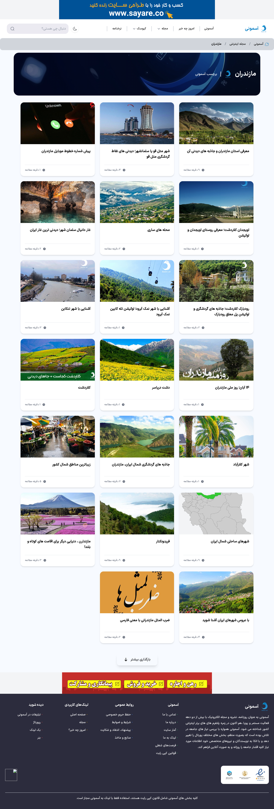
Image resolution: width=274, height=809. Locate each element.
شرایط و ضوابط (121, 722)
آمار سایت (170, 730)
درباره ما (171, 722)
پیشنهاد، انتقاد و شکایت (115, 730)
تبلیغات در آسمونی (29, 714)
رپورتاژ (37, 722)
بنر (39, 738)
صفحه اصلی (78, 714)
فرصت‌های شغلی (165, 745)
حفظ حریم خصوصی (118, 714)
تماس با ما (169, 714)
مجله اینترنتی (237, 44)
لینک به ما (169, 738)
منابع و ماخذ (123, 738)
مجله (82, 722)
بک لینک (35, 730)
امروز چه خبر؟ (77, 730)
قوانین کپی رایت (166, 753)
